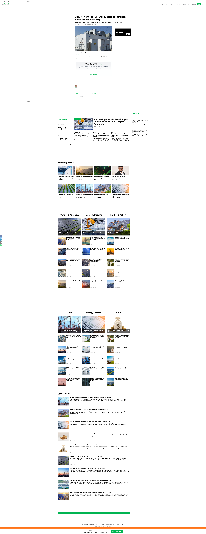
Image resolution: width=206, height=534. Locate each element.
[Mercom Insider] (176, 1)
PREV (76, 93)
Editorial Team (91, 524)
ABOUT (197, 1)
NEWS (171, 1)
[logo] (6, 4)
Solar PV (98, 89)
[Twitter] (6, 1)
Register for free (93, 74)
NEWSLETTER (192, 1)
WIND (180, 4)
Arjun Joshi (84, 24)
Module (83, 89)
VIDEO (189, 4)
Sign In (99, 72)
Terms (122, 524)
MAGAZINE (194, 4)
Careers (102, 524)
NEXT (111, 93)
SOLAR (163, 4)
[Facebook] (2, 1)
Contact (97, 524)
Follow (76, 52)
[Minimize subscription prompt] (204, 531)
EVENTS (187, 1)
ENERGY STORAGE (174, 4)
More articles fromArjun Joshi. (83, 86)
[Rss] (4, 1)
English (28, 1)
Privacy (118, 524)
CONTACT (202, 1)
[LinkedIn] (9, 1)
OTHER (184, 4)
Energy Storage (77, 89)
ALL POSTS (94, 93)
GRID (167, 4)
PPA (86, 89)
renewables (90, 89)
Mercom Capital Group (110, 524)
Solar (94, 89)
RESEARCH (182, 1)
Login (199, 4)
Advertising (84, 524)
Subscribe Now (116, 531)
